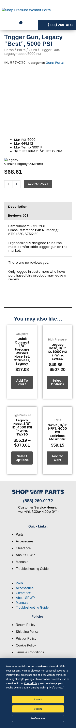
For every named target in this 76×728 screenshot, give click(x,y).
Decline (38, 709)
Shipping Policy (27, 631)
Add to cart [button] (22, 382)
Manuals (22, 562)
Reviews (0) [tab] (18, 215)
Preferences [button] (55, 687)
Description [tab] (17, 206)
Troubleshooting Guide (32, 568)
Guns (33, 50)
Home (9, 50)
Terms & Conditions (30, 652)
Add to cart (38, 184)
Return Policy (25, 625)
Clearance (23, 548)
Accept (38, 699)
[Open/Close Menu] (67, 10)
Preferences (38, 718)
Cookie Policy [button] (31, 683)
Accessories (24, 541)
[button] (38, 578)
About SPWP (25, 555)
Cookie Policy (26, 645)
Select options (57, 382)
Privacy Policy (26, 638)
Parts (21, 50)
